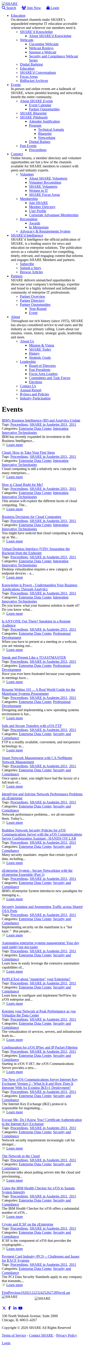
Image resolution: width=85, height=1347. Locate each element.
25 (44, 1293)
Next (60, 1293)
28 (55, 1293)
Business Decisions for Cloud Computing (31, 517)
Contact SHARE (41, 1335)
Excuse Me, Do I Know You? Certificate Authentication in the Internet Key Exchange (42, 1122)
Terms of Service (14, 1335)
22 (33, 1293)
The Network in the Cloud (21, 1156)
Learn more (14, 445)
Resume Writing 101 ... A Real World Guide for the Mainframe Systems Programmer (38, 692)
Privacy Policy (66, 1335)
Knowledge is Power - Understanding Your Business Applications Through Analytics (39, 587)
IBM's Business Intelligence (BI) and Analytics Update (41, 420)
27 (51, 1293)
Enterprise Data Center (35, 428)
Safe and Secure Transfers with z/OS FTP (32, 726)
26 (48, 1293)
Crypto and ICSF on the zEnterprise (27, 1224)
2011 (72, 424)
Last (67, 1293)
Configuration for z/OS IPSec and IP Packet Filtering (40, 1047)
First (5, 1293)
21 (30, 1293)
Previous (14, 1293)
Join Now (33, 8)
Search (10, 8)
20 (26, 1293)
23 (37, 1293)
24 (40, 1293)
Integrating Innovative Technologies (35, 431)
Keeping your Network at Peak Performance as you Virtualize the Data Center (39, 1013)
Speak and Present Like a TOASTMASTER (34, 657)
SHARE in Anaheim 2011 (48, 424)
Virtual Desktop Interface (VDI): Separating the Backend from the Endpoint (36, 551)
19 (22, 1293)
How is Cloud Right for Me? (22, 485)
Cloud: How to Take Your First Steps (28, 452)
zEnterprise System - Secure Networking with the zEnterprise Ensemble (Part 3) (37, 873)
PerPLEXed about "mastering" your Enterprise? (36, 979)
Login (54, 8)
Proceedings (19, 424)
